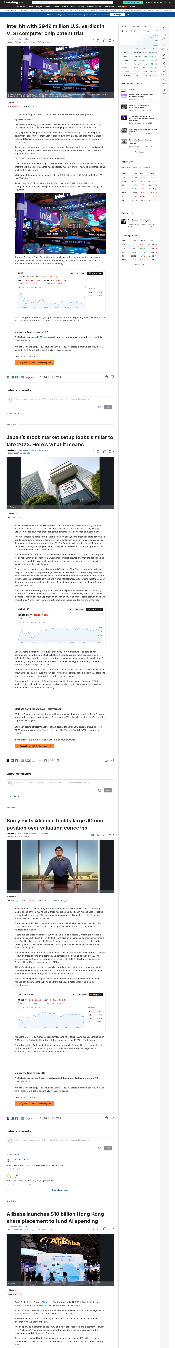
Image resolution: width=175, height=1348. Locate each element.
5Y (40, 288)
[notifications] (165, 2)
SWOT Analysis (136, 10)
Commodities (33, 10)
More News (139, 152)
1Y (36, 288)
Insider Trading (90, 10)
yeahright (15, 1175)
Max (44, 288)
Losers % (146, 167)
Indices (124, 26)
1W (23, 288)
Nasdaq (124, 68)
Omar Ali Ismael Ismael (20, 1159)
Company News (103, 10)
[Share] (92, 40)
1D (19, 288)
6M (32, 288)
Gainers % (136, 167)
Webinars (125, 213)
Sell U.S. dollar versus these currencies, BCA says (139, 106)
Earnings (113, 10)
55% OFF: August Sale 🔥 (132, 2)
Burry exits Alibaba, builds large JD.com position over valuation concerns (140, 142)
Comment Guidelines (14, 413)
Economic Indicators (57, 10)
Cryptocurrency (79, 10)
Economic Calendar (94, 7)
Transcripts (158, 10)
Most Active (125, 167)
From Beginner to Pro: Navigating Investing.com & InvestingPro (140, 221)
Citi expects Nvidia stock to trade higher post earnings (141, 96)
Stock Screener (109, 7)
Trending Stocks (129, 235)
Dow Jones (125, 60)
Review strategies (50, 276)
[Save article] (98, 40)
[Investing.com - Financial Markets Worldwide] (13, 2)
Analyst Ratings (148, 10)
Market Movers (128, 162)
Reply (12, 1169)
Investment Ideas (123, 10)
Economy (69, 10)
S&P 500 (124, 64)
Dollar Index (125, 75)
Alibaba (45, 1302)
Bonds (144, 26)
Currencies (23, 10)
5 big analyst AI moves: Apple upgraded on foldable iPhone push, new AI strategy (141, 118)
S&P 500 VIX (125, 72)
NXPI (27, 178)
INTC (88, 124)
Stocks (152, 26)
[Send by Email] (51, 376)
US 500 (124, 56)
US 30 (123, 52)
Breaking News (10, 10)
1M (27, 288)
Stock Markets (44, 10)
